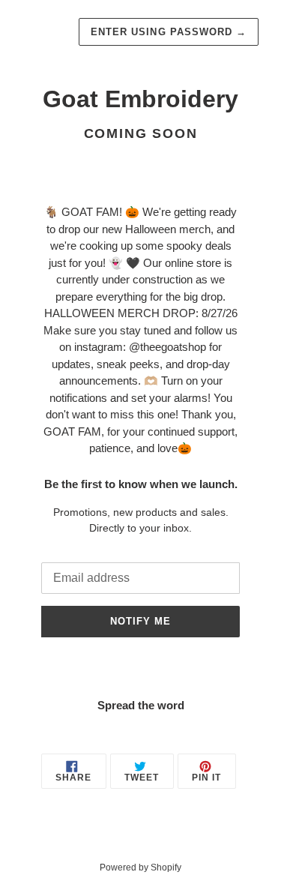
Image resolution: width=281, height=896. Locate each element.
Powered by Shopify (140, 867)
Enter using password (169, 31)
